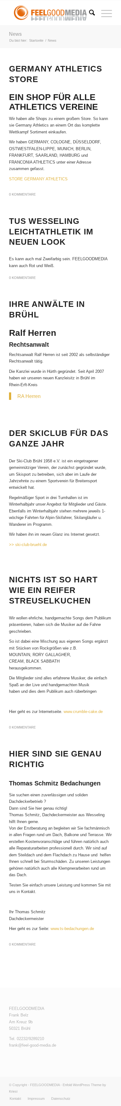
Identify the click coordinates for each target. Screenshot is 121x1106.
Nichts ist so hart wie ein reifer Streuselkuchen (53, 590)
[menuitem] (89, 12)
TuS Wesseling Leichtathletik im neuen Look (51, 231)
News (15, 34)
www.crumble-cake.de (83, 711)
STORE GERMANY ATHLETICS (38, 179)
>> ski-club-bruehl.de (28, 544)
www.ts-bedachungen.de (72, 928)
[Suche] (89, 12)
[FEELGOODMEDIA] (50, 12)
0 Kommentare (22, 194)
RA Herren (29, 396)
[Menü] (103, 12)
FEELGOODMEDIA (45, 1085)
